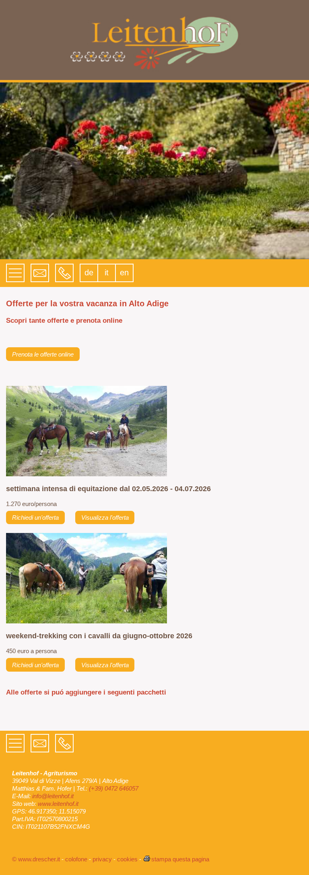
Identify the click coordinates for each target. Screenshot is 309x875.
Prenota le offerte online (43, 354)
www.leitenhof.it (58, 803)
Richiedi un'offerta (35, 517)
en (124, 272)
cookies (127, 859)
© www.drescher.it (36, 859)
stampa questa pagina (180, 859)
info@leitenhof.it (53, 796)
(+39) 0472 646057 (113, 788)
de (88, 272)
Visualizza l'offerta (105, 517)
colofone (76, 859)
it (107, 272)
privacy (102, 859)
